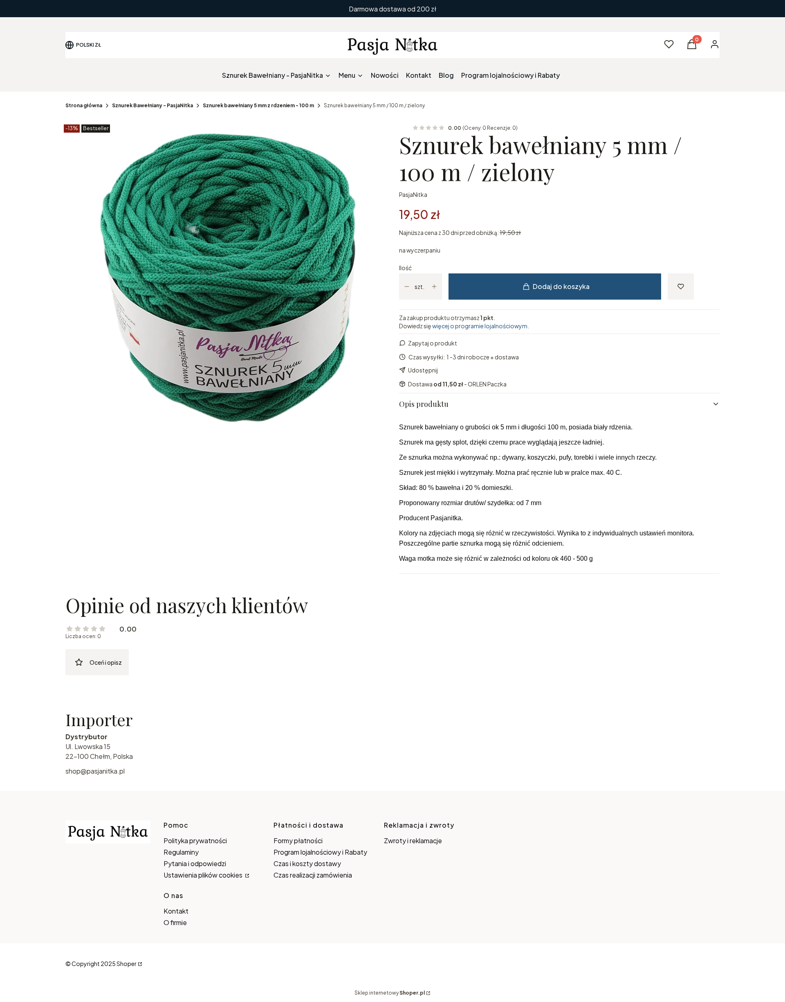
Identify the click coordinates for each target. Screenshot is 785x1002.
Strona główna (83, 105)
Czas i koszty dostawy (307, 863)
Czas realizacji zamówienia (313, 875)
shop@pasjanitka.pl (95, 771)
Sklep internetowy (389, 993)
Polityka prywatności (195, 840)
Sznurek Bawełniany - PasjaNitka (152, 105)
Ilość (405, 267)
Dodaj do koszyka (561, 286)
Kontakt (176, 911)
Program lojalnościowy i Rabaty (320, 852)
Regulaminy (181, 852)
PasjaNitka (413, 194)
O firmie (175, 922)
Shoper (127, 963)
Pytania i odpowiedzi (195, 863)
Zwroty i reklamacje (413, 840)
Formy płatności (298, 840)
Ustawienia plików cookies (204, 875)
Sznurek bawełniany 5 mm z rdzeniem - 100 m (258, 105)
